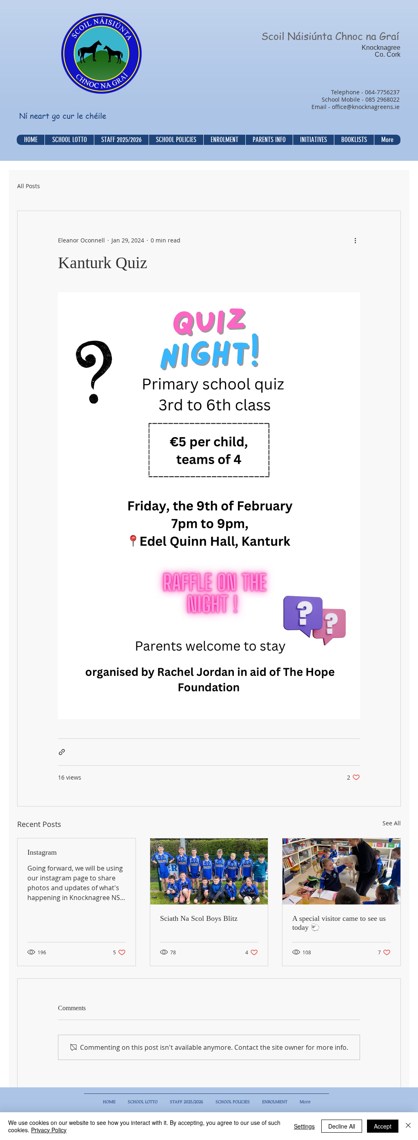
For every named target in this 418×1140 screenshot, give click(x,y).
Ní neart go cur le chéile (62, 116)
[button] (176, 140)
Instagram (42, 852)
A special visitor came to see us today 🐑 (339, 922)
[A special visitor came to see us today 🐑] (341, 871)
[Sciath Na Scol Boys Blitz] (209, 871)
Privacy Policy (49, 1130)
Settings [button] (304, 1126)
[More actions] (355, 240)
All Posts (28, 186)
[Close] (408, 1126)
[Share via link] (62, 752)
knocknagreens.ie (376, 107)
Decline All (341, 1126)
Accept (382, 1126)
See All (391, 823)
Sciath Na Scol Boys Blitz (199, 918)
